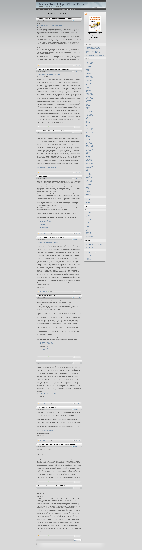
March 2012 (88, 191)
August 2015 (88, 133)
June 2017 (88, 103)
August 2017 (88, 100)
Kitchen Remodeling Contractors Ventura (94, 245)
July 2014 (88, 152)
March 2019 (88, 73)
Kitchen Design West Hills (45, 227)
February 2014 (89, 159)
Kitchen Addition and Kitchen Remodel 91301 (95, 55)
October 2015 (89, 131)
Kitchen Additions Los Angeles (46, 342)
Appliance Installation (44, 224)
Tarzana (87, 235)
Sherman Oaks (89, 232)
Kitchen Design (42, 176)
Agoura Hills (88, 212)
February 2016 (89, 125)
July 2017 (88, 101)
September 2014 (89, 149)
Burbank (88, 216)
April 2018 (88, 89)
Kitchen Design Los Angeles (45, 345)
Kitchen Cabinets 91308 (44, 226)
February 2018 (89, 91)
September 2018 (89, 81)
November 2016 (89, 112)
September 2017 (89, 98)
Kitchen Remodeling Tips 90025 (92, 47)
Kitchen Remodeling (71, 9)
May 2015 (88, 138)
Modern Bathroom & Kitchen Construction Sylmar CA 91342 (49, 491)
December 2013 (89, 162)
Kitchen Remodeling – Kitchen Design (62, 4)
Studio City (88, 233)
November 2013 (89, 163)
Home (40, 9)
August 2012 (88, 184)
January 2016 (89, 126)
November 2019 (89, 62)
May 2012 (88, 188)
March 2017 (88, 107)
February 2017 (89, 108)
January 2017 (89, 110)
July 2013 (88, 169)
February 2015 (89, 142)
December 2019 (89, 60)
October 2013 (89, 164)
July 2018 (88, 84)
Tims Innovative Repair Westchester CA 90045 (51, 237)
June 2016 (88, 119)
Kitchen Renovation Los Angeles (46, 343)
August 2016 (88, 117)
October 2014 (89, 148)
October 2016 (89, 114)
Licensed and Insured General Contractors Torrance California (49, 25)
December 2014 (89, 145)
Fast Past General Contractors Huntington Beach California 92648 (56, 444)
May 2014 (88, 155)
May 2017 (88, 104)
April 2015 (88, 139)
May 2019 (88, 70)
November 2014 (89, 146)
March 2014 (88, 157)
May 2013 (88, 171)
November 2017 (89, 96)
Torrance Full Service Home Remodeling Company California (55, 18)
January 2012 (89, 194)
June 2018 (88, 86)
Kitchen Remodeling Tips (91, 247)
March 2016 (88, 124)
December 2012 (89, 178)
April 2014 (88, 156)
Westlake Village (89, 237)
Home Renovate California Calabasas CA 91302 (51, 361)
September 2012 (89, 183)
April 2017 (88, 105)
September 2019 (89, 65)
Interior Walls (42, 349)
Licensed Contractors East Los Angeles (45, 430)
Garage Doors (46, 9)
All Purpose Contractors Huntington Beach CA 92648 (48, 457)
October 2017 (89, 97)
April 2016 (88, 122)
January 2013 (89, 177)
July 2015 (88, 135)
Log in (98, 252)
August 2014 (88, 150)
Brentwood (88, 215)
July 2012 (88, 185)
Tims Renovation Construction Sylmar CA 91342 (52, 486)
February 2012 (89, 193)
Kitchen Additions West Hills (45, 221)
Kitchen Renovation (43, 223)
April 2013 (88, 173)
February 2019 (89, 74)
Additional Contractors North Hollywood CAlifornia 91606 (48, 74)
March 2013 (88, 174)
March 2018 (88, 90)
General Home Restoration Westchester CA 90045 (47, 242)
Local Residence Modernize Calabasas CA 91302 (47, 393)
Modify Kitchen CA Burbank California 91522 (95, 51)
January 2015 (89, 143)
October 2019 (89, 63)
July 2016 (88, 118)
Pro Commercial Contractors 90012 (48, 407)
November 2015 (89, 129)
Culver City (88, 219)
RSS (88, 13)
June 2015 (88, 136)
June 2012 (88, 187)
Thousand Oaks (89, 236)
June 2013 (88, 170)
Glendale (88, 222)
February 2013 (89, 176)
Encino (87, 220)
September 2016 (89, 115)
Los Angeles (88, 225)
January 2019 (89, 76)
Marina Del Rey (89, 228)
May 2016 (88, 121)
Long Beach (88, 223)
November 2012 (89, 180)
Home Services (62, 9)
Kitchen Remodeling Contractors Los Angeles (95, 243)
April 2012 (88, 190)
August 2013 (88, 167)
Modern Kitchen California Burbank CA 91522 (51, 130)
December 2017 (89, 94)
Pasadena (88, 229)
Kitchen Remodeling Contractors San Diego (95, 244)
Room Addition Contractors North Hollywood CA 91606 (53, 69)
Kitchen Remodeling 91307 (45, 220)
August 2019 (88, 66)
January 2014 (89, 160)
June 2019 (88, 69)
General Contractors (54, 9)
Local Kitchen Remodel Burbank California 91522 (47, 167)
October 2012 (89, 181)
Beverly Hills (88, 213)
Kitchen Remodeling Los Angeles (47, 295)
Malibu (87, 226)
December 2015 (89, 128)
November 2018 (89, 79)
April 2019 (88, 72)
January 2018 (89, 93)
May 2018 (88, 87)
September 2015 (89, 132)
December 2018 (89, 77)
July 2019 (88, 67)
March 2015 (88, 141)
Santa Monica (89, 230)
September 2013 (89, 166)
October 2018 (89, 80)
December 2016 (89, 111)
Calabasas (88, 218)
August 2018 (88, 83)
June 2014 (88, 153)
